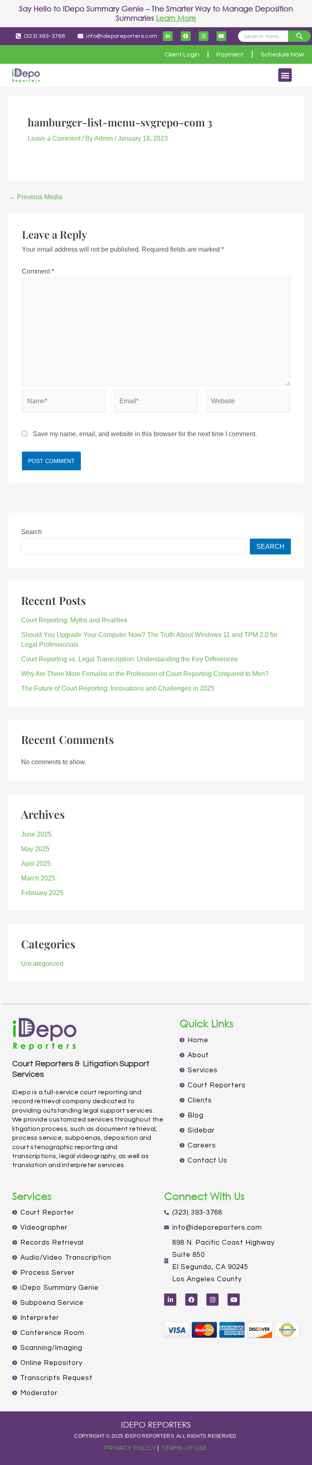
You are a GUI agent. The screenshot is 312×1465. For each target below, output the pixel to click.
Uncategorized (42, 963)
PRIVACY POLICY (130, 1448)
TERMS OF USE (184, 1448)
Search (31, 531)
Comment (38, 271)
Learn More (176, 17)
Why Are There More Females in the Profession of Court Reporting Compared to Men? (145, 673)
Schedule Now (282, 54)
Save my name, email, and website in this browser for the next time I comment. (145, 433)
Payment (230, 54)
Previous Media (35, 197)
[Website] (248, 403)
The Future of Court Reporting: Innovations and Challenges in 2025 (117, 688)
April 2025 (36, 863)
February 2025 (42, 892)
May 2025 (35, 849)
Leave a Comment (54, 138)
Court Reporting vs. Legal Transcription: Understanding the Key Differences (130, 659)
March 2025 (38, 878)
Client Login (182, 54)
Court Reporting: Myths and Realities (74, 620)
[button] (285, 75)
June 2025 (36, 834)
